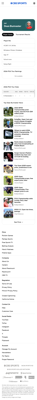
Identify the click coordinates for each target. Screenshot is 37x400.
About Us (5, 261)
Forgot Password (8, 359)
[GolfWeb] (24, 381)
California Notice (8, 299)
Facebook (5, 330)
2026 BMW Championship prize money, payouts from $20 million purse (23, 111)
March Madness (7, 249)
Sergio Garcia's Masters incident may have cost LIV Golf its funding (22, 155)
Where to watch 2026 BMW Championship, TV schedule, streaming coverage (23, 133)
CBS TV (5, 275)
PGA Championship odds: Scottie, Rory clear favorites (23, 200)
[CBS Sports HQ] (27, 365)
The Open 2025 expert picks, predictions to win (23, 166)
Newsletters (6, 353)
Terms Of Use (7, 284)
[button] (2, 3)
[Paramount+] (8, 377)
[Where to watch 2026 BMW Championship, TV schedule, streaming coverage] (8, 134)
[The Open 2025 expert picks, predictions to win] (8, 169)
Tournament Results (23, 35)
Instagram (5, 327)
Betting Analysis (7, 246)
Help (3, 308)
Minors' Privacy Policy (9, 291)
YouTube (5, 320)
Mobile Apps (6, 253)
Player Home (7, 35)
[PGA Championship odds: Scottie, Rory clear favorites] (8, 202)
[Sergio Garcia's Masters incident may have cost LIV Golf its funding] (8, 156)
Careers (5, 265)
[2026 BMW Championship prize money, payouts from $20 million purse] (8, 111)
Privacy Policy (7, 287)
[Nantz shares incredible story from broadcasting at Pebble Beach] (8, 145)
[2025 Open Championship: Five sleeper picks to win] (8, 191)
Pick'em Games (7, 236)
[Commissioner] (20, 377)
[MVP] (31, 377)
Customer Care (7, 311)
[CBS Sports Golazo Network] (18, 369)
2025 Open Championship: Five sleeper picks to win (21, 189)
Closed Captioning (8, 296)
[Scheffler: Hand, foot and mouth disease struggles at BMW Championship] (8, 123)
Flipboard (5, 340)
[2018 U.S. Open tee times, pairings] (8, 213)
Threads (5, 337)
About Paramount (8, 268)
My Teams (5, 356)
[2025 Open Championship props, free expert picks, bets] (8, 180)
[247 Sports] (12, 373)
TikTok (4, 323)
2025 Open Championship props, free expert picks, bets (23, 178)
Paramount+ (6, 272)
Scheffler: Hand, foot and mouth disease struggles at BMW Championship (23, 121)
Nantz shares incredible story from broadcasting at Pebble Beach (23, 144)
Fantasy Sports (7, 239)
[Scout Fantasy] (13, 381)
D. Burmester (8, 96)
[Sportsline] (26, 373)
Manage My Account (9, 349)
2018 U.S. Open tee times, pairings (23, 210)
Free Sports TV (7, 242)
